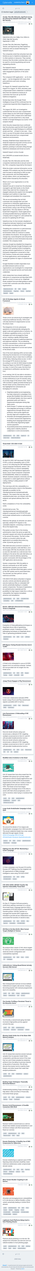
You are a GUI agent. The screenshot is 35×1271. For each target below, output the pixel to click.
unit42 (14, 705)
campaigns (9, 959)
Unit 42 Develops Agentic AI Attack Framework (14, 300)
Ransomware (25, 705)
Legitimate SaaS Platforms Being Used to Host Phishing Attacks (16, 1221)
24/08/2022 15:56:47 (22, 1225)
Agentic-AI (23, 435)
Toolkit (10, 675)
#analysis (15, 837)
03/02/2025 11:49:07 (22, 611)
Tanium (22, 291)
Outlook (14, 879)
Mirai (22, 957)
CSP (19, 800)
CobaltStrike (19, 1073)
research (14, 800)
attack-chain (6, 437)
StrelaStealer (7, 842)
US (8, 751)
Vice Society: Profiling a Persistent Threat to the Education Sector (17, 1002)
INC (4, 751)
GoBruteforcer (12, 995)
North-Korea (11, 707)
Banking (5, 1099)
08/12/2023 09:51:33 (22, 853)
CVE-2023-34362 (21, 923)
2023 (18, 876)
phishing (28, 1246)
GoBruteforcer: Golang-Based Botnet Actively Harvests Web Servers (17, 966)
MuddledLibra (7, 800)
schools (27, 1029)
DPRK (5, 707)
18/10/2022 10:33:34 (22, 1110)
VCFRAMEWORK (19, 600)
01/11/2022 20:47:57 (22, 1087)
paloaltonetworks (21, 12)
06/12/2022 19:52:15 (22, 1006)
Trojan (10, 1099)
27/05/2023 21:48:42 (22, 934)
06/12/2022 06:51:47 (22, 1040)
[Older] (3, 8)
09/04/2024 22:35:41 (22, 761)
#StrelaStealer (7, 837)
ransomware (20, 1029)
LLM (22, 636)
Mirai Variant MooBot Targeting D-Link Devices (15, 1180)
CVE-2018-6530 (15, 1212)
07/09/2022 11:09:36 (22, 1184)
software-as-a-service (8, 802)
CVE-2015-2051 (7, 1212)
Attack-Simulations (15, 437)
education (13, 1029)
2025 (19, 289)
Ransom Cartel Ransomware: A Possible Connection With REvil (16, 1106)
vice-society (6, 1029)
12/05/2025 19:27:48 (22, 447)
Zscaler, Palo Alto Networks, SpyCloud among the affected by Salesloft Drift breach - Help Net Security (17, 18)
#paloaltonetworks (25, 837)
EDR (22, 673)
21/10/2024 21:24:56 (22, 718)
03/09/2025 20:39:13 (22, 23)
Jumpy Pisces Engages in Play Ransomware (17, 681)
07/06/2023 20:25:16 (22, 890)
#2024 (5, 835)
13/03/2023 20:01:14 (22, 970)
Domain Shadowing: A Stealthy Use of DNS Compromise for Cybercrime (16, 1142)
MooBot (10, 1210)
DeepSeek (6, 639)
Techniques (16, 1099)
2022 (13, 1027)
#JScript (21, 835)
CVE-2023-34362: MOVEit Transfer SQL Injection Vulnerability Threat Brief (15, 885)
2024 (18, 673)
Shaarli (5, 1265)
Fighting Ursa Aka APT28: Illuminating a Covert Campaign (16, 849)
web (18, 995)
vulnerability (6, 600)
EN (15, 289)
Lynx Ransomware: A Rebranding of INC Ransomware (15, 714)
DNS (22, 1169)
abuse (14, 1248)
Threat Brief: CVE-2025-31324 (12, 443)
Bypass (26, 673)
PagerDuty (16, 291)
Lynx (22, 749)
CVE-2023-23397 (7, 879)
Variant (5, 1210)
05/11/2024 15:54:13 (22, 650)
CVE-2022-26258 (24, 1212)
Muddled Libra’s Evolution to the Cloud (15, 758)
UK (11, 751)
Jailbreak (27, 636)
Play (19, 705)
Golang (17, 993)
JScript (18, 840)
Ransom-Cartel (7, 1135)
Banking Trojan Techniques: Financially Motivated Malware (15, 1082)
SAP (12, 600)
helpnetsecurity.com (8, 289)
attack (5, 1248)
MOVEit (23, 921)
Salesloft (6, 293)
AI (28, 435)
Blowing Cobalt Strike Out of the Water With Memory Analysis (17, 1036)
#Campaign (11, 835)
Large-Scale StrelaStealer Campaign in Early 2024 (17, 809)
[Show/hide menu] (32, 2)
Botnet (5, 995)
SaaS (10, 1248)
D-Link (22, 1210)
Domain (5, 1171)
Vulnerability (12, 923)
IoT (4, 959)
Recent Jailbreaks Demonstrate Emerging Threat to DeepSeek (16, 607)
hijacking (27, 1169)
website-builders (21, 1248)
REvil (13, 1135)
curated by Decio (19, 2)
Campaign (14, 842)
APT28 (22, 876)
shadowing (11, 1171)
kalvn (22, 1269)
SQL (28, 921)
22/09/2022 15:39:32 (22, 1146)
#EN (16, 835)
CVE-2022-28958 (7, 1214)
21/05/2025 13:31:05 (22, 304)
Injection (5, 923)
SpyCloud (28, 291)
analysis (16, 751)
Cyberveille (7, 2)
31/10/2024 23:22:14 (22, 684)
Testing (5, 675)
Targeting (17, 1210)
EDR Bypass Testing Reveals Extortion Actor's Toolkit (17, 645)
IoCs (23, 1171)
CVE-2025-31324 (24, 598)
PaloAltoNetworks (8, 291)
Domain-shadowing (8, 1173)
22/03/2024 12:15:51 (22, 813)
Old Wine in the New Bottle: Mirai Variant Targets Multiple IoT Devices (16, 930)
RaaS (18, 1135)
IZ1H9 (27, 957)
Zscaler (24, 289)
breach (11, 293)
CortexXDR (16, 675)
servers (23, 995)
